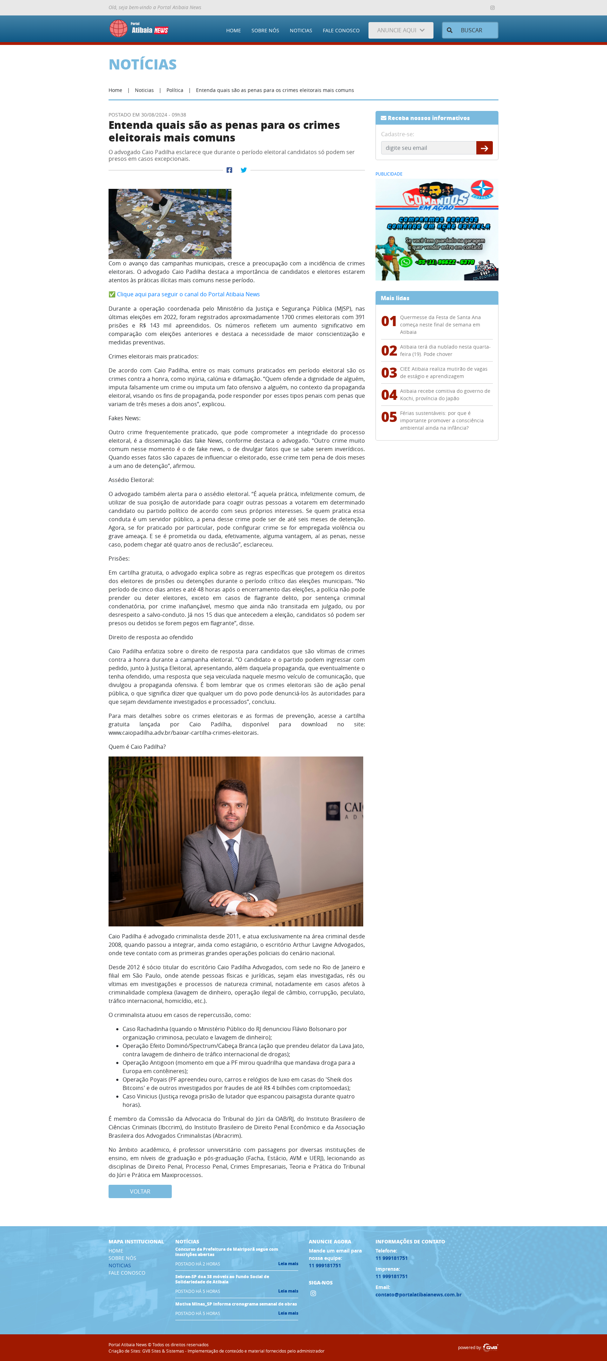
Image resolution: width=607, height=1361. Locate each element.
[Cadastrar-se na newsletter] (484, 147)
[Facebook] (229, 170)
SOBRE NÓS (265, 30)
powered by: (470, 1347)
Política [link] (175, 90)
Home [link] (115, 90)
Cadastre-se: (397, 134)
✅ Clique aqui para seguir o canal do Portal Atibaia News (184, 294)
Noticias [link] (144, 90)
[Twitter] (244, 170)
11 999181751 (325, 1265)
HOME (233, 30)
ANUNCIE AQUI (396, 30)
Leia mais (288, 1264)
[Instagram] (492, 8)
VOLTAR (140, 1191)
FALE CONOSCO (341, 30)
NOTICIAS (301, 30)
